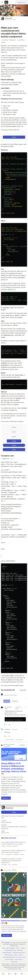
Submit (7, 701)
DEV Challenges (11, 948)
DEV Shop (19, 957)
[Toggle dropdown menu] (25, 707)
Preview (15, 701)
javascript (5, 40)
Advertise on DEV (7, 952)
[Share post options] (25, 973)
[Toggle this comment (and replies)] (2, 710)
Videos (23, 948)
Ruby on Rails (17, 967)
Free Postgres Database (9, 957)
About (15, 955)
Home (3, 948)
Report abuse (19, 739)
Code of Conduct (9, 739)
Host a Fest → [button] (6, 935)
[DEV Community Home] (6, 2)
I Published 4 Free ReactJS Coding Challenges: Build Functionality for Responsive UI (11, 861)
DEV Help (20, 950)
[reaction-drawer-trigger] (4, 973)
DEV (8, 965)
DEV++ (18, 948)
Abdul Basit (8, 18)
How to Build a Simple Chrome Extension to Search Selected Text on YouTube (13, 844)
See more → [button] (5, 798)
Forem (7, 964)
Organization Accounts (18, 952)
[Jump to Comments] (10, 973)
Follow (14, 812)
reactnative (20, 40)
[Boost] (22, 973)
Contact (20, 955)
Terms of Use (14, 961)
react (3, 42)
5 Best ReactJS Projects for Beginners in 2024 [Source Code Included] (13, 852)
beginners (12, 40)
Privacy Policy (18, 959)
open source (16, 964)
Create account (21, 2)
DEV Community (6, 942)
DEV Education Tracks (10, 950)
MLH (24, 957)
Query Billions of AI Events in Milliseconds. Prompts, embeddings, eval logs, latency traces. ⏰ (14, 768)
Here (2, 685)
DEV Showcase (8, 955)
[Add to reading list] (16, 973)
